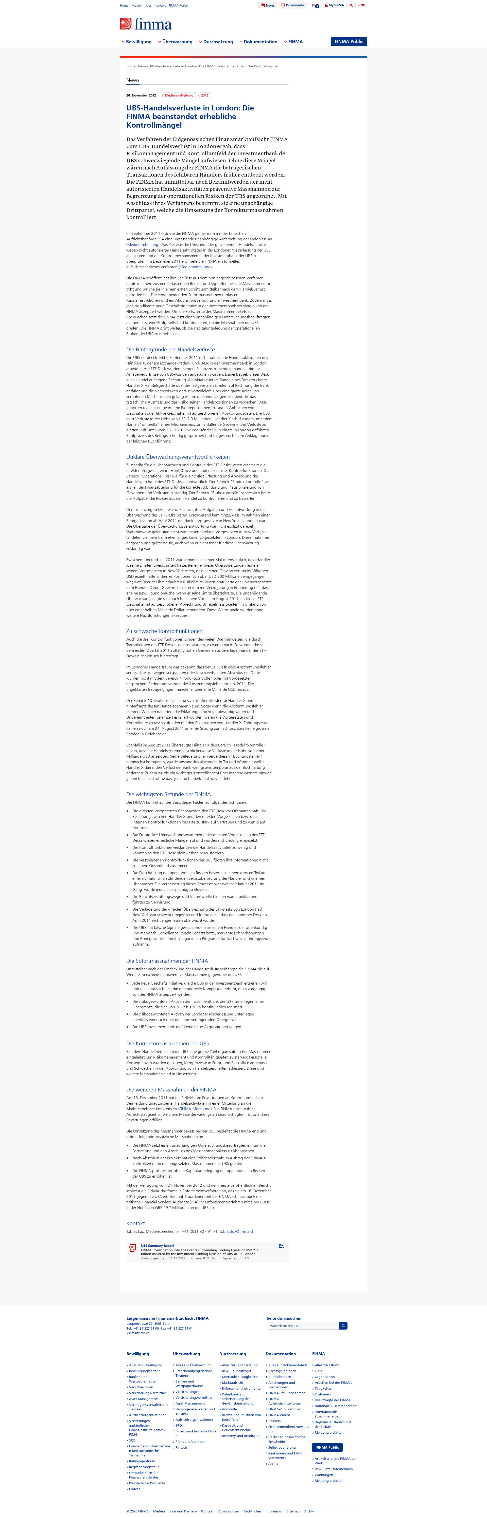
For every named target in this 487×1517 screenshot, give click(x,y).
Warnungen (324, 1475)
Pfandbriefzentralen (191, 1442)
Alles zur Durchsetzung (240, 1365)
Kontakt (160, 5)
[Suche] (351, 6)
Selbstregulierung (282, 1447)
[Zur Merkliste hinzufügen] (281, 1246)
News (270, 5)
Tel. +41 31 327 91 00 (143, 1328)
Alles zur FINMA (327, 1365)
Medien (137, 5)
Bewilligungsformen (145, 1371)
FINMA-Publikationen (284, 1409)
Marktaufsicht (232, 1383)
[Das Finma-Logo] (146, 24)
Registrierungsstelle (144, 1467)
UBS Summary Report (157, 1245)
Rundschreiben (279, 1377)
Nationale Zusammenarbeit (336, 1406)
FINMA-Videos (279, 1415)
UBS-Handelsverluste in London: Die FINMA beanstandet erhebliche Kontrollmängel (214, 66)
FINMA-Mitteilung (195, 1108)
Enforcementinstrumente (241, 1388)
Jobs (148, 5)
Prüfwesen (323, 1394)
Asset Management (144, 1399)
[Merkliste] (314, 6)
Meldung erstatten (329, 1432)
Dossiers (274, 1421)
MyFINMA (336, 5)
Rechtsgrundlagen (282, 1371)
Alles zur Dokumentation (287, 1365)
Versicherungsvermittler (147, 1393)
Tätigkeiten (323, 1388)
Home (124, 5)
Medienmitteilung (142, 244)
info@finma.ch (139, 1333)
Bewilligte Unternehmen (334, 1469)
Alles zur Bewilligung (145, 1365)
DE (363, 5)
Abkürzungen (228, 1511)
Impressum (274, 1511)
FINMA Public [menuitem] (349, 41)
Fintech (135, 1489)
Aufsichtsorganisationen (147, 1415)
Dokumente (295, 5)
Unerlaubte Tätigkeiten (240, 1377)
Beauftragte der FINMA (333, 1400)
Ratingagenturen (142, 1461)
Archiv (273, 1464)
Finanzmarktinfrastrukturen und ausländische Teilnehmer (149, 1450)
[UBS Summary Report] (132, 1248)
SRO (132, 1440)
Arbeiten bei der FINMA (333, 1383)
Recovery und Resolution (241, 1436)
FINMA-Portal (178, 5)
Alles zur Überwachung (194, 1365)
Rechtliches (252, 1511)
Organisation (325, 1377)
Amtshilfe (229, 1409)
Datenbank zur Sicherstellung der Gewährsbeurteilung (237, 1398)
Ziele (318, 1371)
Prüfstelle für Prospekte (147, 1483)
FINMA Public (327, 1447)
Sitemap (293, 1511)
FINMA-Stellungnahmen (286, 1393)
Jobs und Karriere (183, 1511)
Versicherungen (141, 1387)
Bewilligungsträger (236, 1371)
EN (247, 1258)
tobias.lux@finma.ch (237, 1231)
